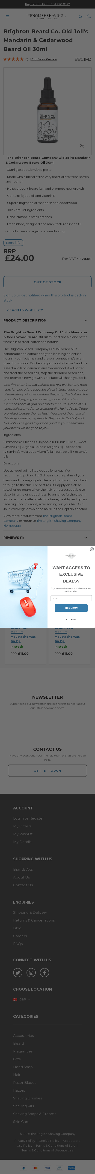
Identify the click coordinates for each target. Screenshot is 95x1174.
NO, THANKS (71, 619)
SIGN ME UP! (71, 608)
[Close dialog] (92, 549)
